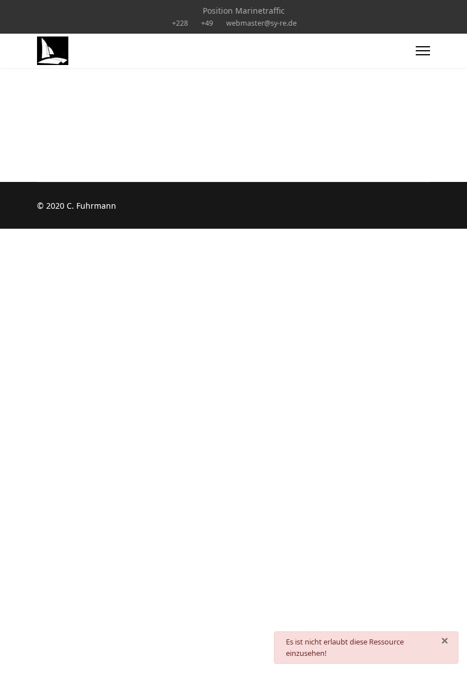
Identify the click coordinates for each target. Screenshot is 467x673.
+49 (207, 23)
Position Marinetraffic (244, 10)
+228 (180, 23)
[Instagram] (186, 10)
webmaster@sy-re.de (261, 23)
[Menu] (423, 51)
